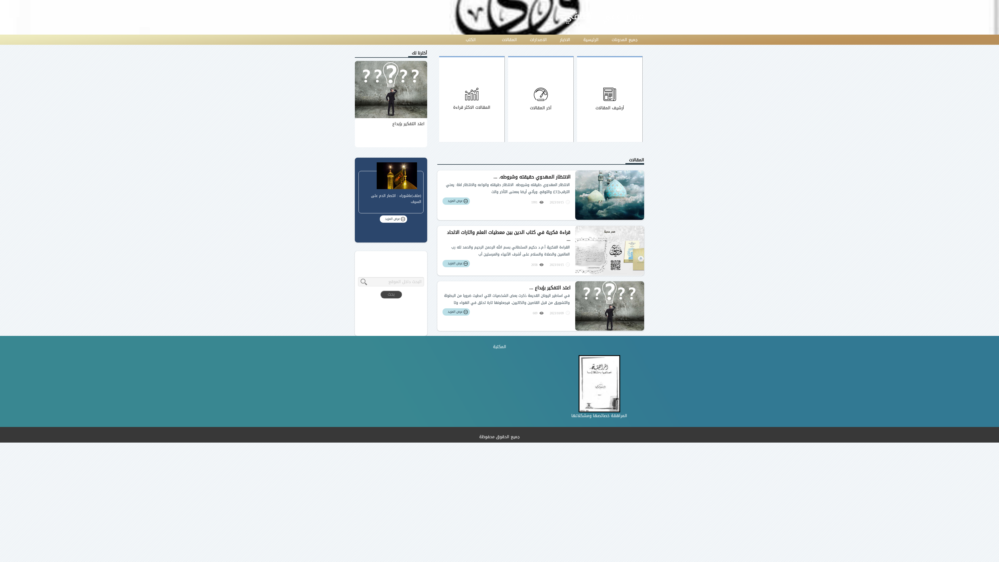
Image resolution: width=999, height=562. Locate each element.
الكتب (471, 40)
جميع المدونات (625, 40)
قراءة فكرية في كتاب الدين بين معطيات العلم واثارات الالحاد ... (509, 236)
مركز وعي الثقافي (604, 16)
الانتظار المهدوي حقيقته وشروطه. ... (532, 177)
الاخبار (565, 40)
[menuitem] (624, 40)
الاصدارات (538, 40)
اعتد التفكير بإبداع (408, 124)
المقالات (509, 40)
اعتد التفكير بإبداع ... (550, 287)
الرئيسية (591, 40)
